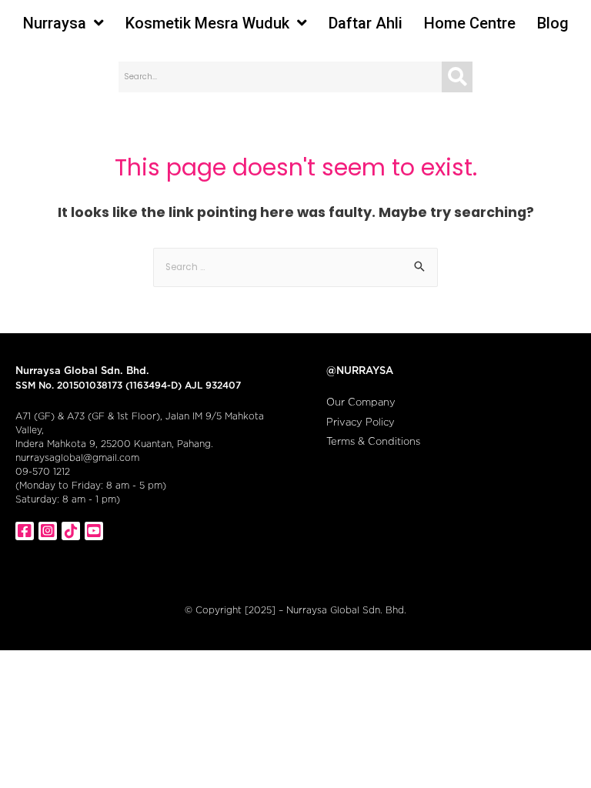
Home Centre (470, 23)
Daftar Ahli (365, 23)
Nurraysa (54, 23)
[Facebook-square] (24, 531)
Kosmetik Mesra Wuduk (207, 23)
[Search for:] (295, 266)
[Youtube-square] (94, 531)
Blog (553, 23)
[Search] (457, 77)
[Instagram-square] (47, 531)
